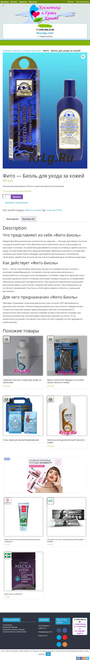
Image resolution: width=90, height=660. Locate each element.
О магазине (7, 625)
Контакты (33, 2)
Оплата (14, 2)
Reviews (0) (28, 219)
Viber (51, 33)
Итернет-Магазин (32, 50)
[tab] (12, 219)
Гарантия (23, 2)
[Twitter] (87, 658)
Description (12, 219)
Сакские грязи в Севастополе (14, 632)
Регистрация (82, 1)
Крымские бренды (10, 627)
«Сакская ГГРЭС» (54, 210)
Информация (43, 632)
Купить (17, 196)
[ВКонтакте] (77, 658)
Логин (70, 1)
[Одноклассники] (84, 658)
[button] (15, 202)
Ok (48, 653)
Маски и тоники (33, 210)
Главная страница (12, 50)
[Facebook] (81, 658)
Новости (41, 635)
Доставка (5, 2)
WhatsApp (41, 33)
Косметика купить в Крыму (13, 629)
